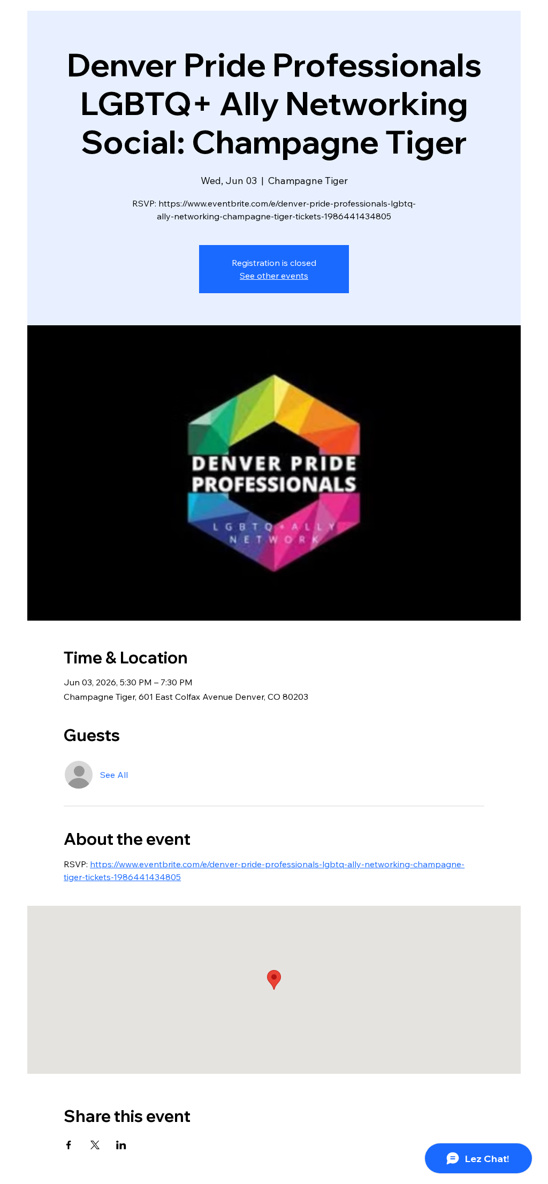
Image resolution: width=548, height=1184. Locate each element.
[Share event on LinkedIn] (121, 1145)
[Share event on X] (95, 1145)
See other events (274, 275)
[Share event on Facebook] (69, 1145)
